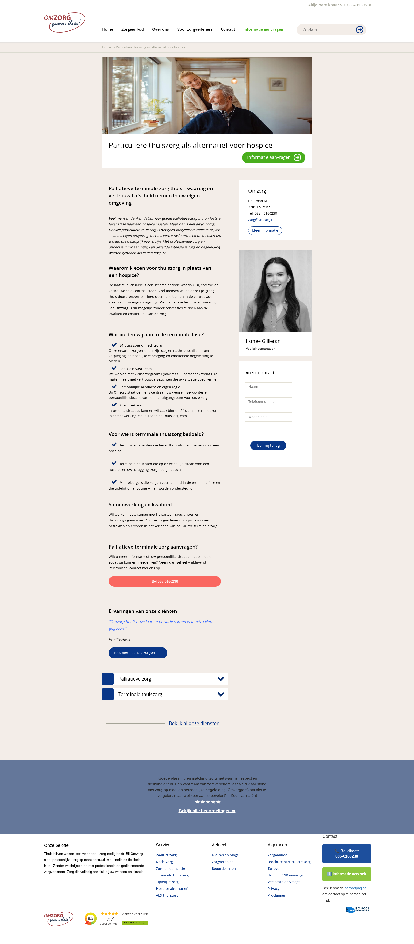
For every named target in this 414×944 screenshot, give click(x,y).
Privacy (274, 889)
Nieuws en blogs (225, 855)
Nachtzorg (164, 862)
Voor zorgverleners (195, 29)
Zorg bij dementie (170, 869)
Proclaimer (276, 895)
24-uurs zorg (166, 855)
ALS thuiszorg (167, 895)
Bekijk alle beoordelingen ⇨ (207, 810)
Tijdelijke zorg (167, 882)
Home (107, 29)
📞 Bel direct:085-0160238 (347, 853)
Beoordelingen (224, 869)
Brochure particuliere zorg (289, 862)
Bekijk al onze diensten (194, 723)
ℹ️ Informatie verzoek (346, 874)
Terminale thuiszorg (172, 875)
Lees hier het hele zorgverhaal (138, 653)
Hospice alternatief (171, 889)
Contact (228, 29)
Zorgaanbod (132, 29)
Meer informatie (265, 231)
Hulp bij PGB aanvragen (287, 875)
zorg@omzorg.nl (261, 220)
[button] (359, 29)
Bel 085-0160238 (165, 581)
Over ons (160, 29)
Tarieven (275, 869)
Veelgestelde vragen (284, 882)
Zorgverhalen (223, 862)
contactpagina (355, 888)
